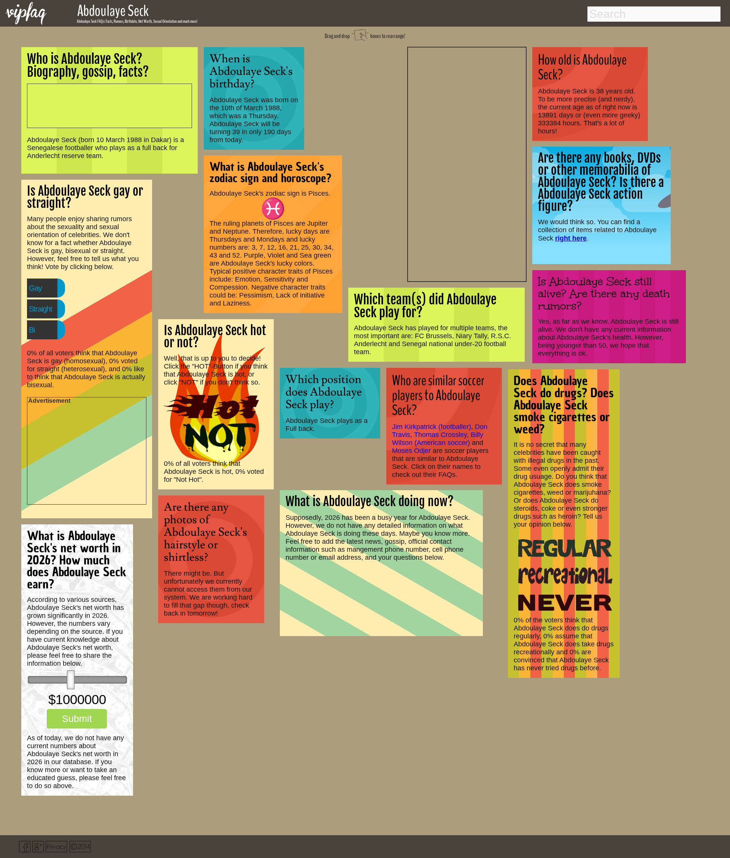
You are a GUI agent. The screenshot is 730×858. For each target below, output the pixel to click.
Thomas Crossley (440, 434)
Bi (32, 330)
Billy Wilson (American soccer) (437, 438)
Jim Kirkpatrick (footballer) (431, 427)
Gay (35, 288)
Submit (77, 718)
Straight (40, 309)
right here (571, 238)
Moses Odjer (411, 450)
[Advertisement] (467, 163)
